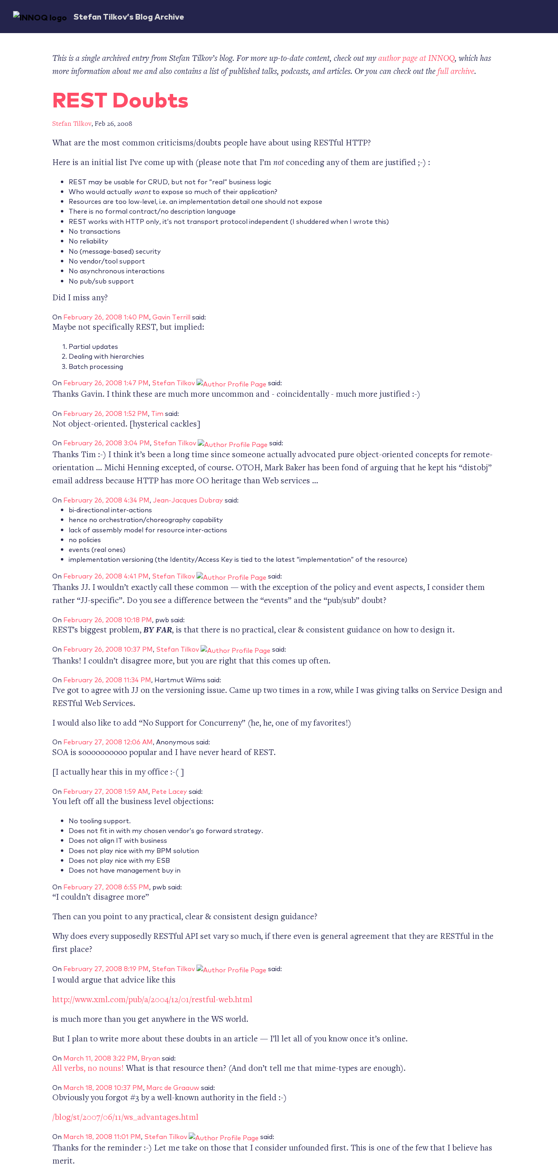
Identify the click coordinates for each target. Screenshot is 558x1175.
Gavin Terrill (171, 316)
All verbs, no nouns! (88, 1069)
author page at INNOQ (416, 59)
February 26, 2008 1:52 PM (105, 413)
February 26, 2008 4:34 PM (106, 499)
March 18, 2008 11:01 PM (102, 1136)
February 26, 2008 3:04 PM (106, 442)
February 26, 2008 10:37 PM (108, 648)
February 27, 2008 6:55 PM (106, 886)
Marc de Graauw (172, 1087)
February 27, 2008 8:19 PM (106, 968)
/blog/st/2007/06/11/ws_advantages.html (125, 1118)
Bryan (150, 1057)
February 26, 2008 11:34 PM (107, 679)
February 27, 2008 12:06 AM (108, 741)
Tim (157, 413)
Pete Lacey (169, 790)
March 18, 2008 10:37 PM (103, 1087)
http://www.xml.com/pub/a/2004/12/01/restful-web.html (152, 1000)
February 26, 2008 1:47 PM (106, 382)
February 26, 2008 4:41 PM (106, 575)
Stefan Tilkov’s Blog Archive (129, 16)
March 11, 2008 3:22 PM (100, 1057)
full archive (455, 72)
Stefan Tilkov (72, 124)
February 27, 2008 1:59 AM (105, 790)
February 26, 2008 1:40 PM (106, 316)
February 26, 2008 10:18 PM (107, 619)
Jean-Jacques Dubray (188, 499)
